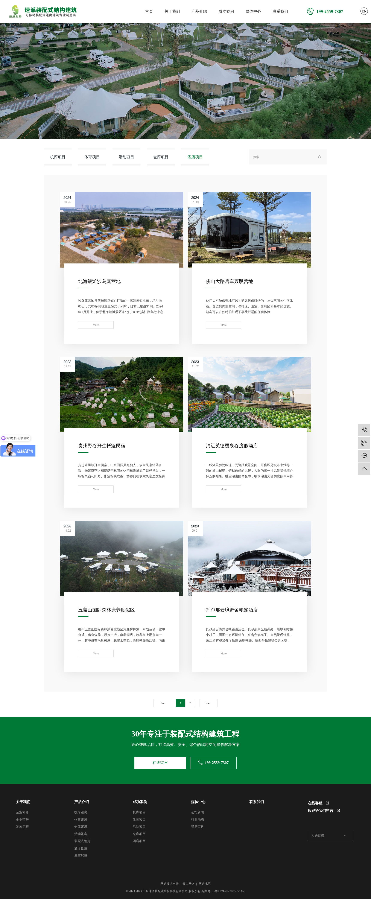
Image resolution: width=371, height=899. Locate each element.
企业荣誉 (22, 819)
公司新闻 (197, 812)
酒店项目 (195, 157)
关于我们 (172, 11)
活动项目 (126, 157)
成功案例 (226, 11)
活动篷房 (80, 834)
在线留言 (160, 763)
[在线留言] (364, 456)
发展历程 (22, 826)
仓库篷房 (80, 826)
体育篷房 (80, 819)
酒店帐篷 (80, 848)
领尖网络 (188, 883)
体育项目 (92, 157)
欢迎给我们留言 (320, 811)
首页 (149, 11)
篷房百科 (197, 826)
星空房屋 (80, 855)
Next (208, 703)
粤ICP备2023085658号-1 (230, 891)
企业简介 (22, 812)
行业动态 (197, 819)
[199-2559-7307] (364, 430)
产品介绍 (199, 11)
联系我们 (280, 11)
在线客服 (315, 803)
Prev (162, 703)
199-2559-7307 (329, 11)
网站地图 (205, 883)
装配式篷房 (82, 841)
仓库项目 (161, 157)
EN (364, 11)
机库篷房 (80, 812)
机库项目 (57, 157)
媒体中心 (253, 11)
